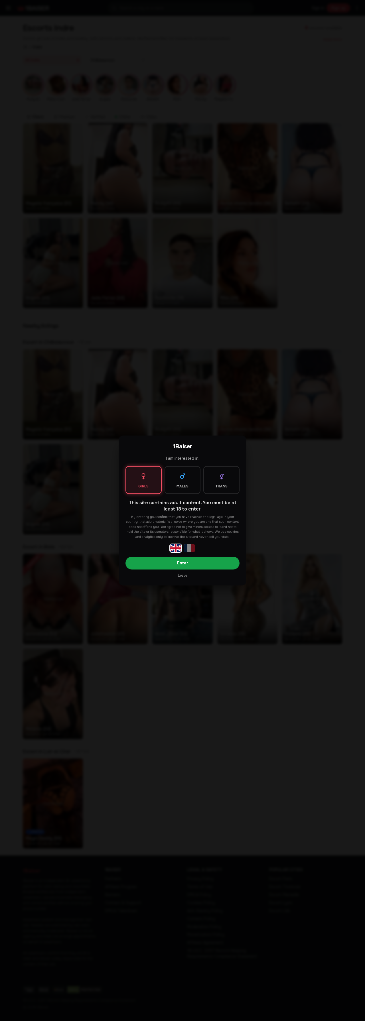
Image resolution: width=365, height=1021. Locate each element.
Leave (182, 575)
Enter (182, 563)
